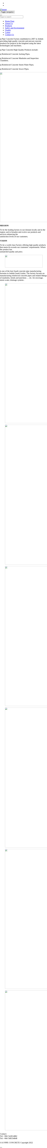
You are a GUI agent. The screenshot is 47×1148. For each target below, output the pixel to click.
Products (8, 26)
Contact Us (9, 35)
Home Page (9, 21)
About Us (9, 23)
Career (7, 32)
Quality (8, 30)
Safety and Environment (14, 28)
